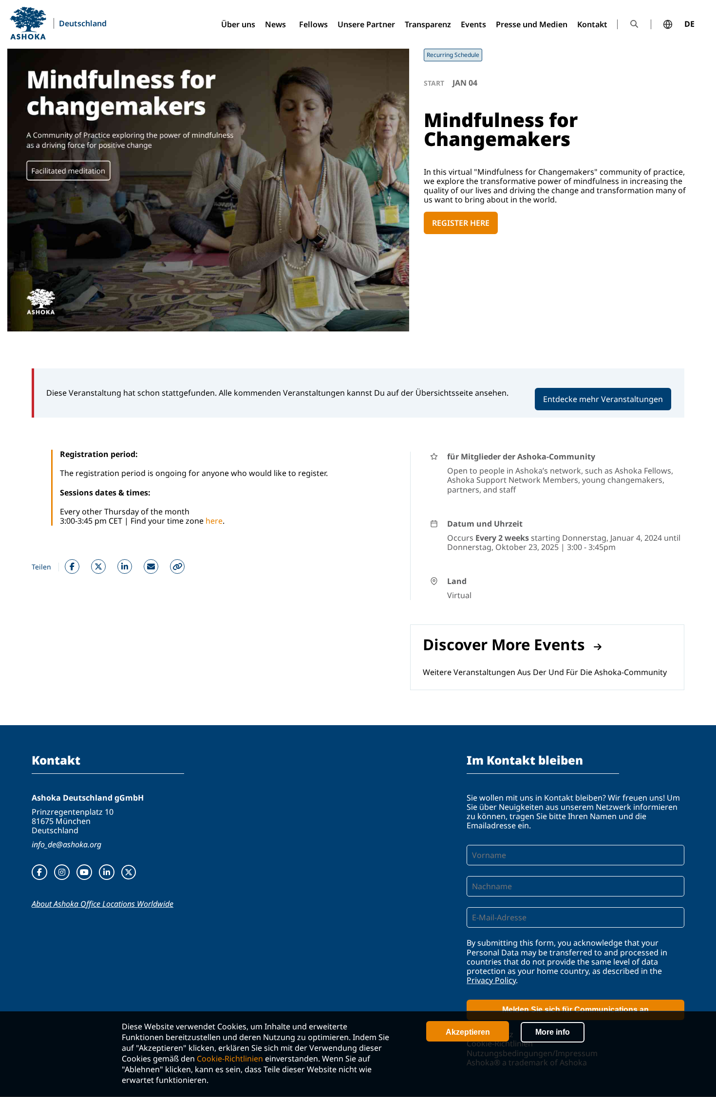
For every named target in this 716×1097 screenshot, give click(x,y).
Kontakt (592, 24)
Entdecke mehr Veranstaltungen (603, 399)
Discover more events (504, 644)
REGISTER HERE (461, 223)
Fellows (313, 24)
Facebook (72, 566)
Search (634, 24)
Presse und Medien (531, 24)
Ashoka (28, 23)
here (214, 520)
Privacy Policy (491, 980)
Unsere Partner (366, 24)
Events (473, 24)
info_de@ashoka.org (66, 844)
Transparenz (428, 24)
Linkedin (124, 566)
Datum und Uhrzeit (485, 524)
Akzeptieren (468, 1032)
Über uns (238, 24)
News (275, 24)
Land (457, 581)
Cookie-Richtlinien (230, 1058)
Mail (151, 566)
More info (552, 1032)
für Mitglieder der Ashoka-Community (521, 456)
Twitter (98, 566)
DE (689, 24)
